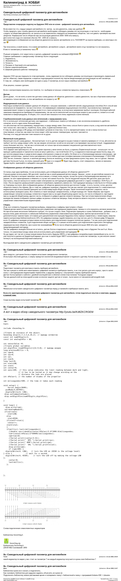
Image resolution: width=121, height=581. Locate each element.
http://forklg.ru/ (7, 7)
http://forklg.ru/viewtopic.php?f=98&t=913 (16, 15)
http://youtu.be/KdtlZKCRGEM (76, 311)
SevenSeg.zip (15, 543)
